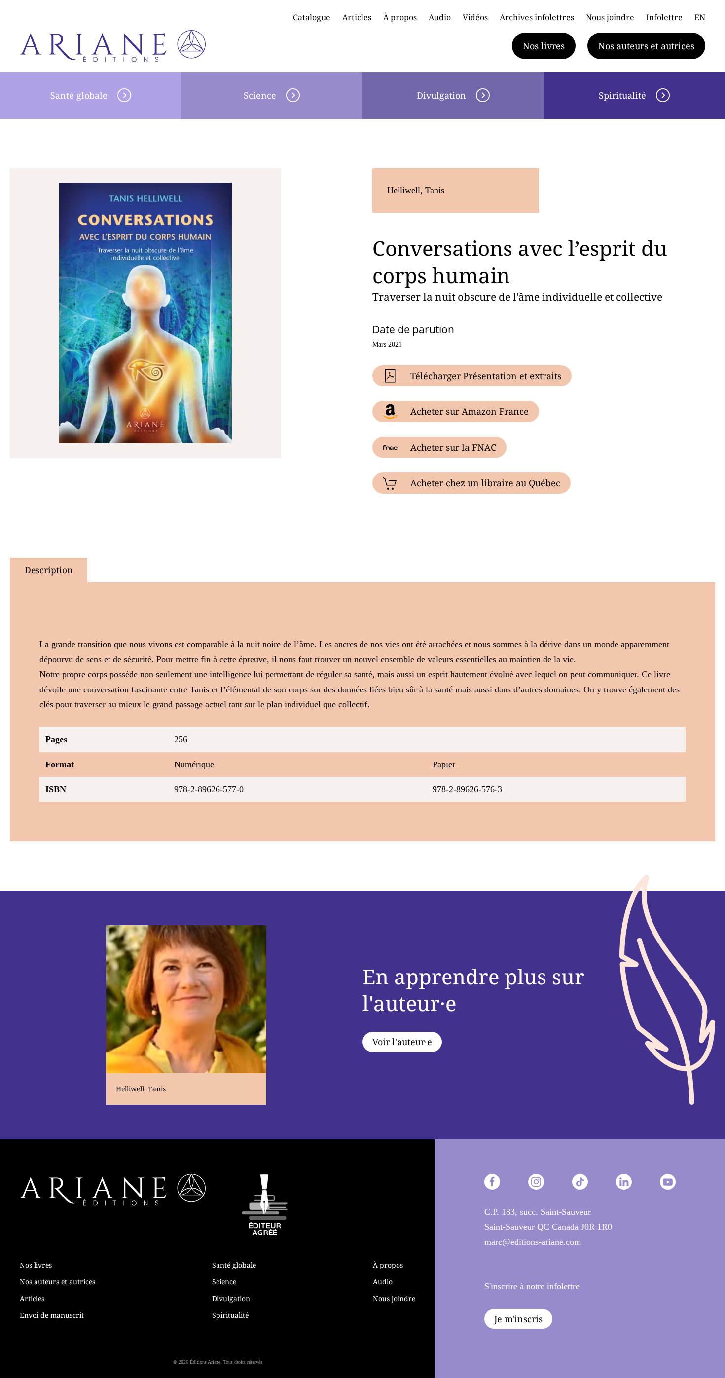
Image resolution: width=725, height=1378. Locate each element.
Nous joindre (610, 17)
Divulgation (441, 95)
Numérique (194, 764)
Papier (444, 764)
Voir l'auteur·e (402, 1042)
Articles (356, 17)
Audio (440, 17)
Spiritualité (230, 1315)
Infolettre (664, 17)
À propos (400, 17)
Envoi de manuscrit (52, 1315)
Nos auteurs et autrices (646, 46)
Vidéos (475, 17)
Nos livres (544, 46)
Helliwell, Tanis (415, 190)
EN (699, 17)
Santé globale (79, 95)
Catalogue (311, 17)
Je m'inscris (518, 1319)
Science (260, 95)
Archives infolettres (537, 17)
